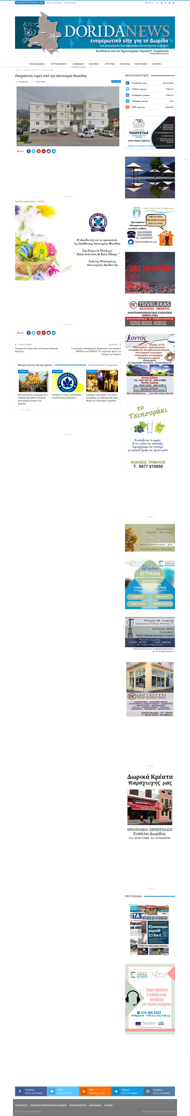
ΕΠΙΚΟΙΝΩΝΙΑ (95, 1105)
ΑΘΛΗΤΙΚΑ (125, 64)
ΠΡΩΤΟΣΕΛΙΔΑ (70, 3)
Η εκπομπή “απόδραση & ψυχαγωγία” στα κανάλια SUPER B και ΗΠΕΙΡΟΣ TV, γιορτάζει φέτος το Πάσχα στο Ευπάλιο (96, 351)
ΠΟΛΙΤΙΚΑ (93, 64)
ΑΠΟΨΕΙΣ (156, 64)
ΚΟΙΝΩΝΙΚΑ (78, 64)
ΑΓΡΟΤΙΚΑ (110, 64)
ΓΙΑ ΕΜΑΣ (108, 1105)
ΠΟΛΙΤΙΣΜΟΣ (141, 64)
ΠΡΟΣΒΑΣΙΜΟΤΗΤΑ (77, 1105)
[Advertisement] (68, 175)
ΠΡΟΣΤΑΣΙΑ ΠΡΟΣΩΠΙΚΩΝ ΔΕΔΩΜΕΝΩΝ (48, 1105)
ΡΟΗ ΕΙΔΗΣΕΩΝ (36, 64)
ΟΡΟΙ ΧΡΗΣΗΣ (21, 1105)
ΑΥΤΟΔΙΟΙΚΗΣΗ (58, 64)
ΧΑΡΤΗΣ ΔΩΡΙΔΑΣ (54, 3)
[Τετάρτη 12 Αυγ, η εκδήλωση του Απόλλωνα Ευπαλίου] (68, 381)
